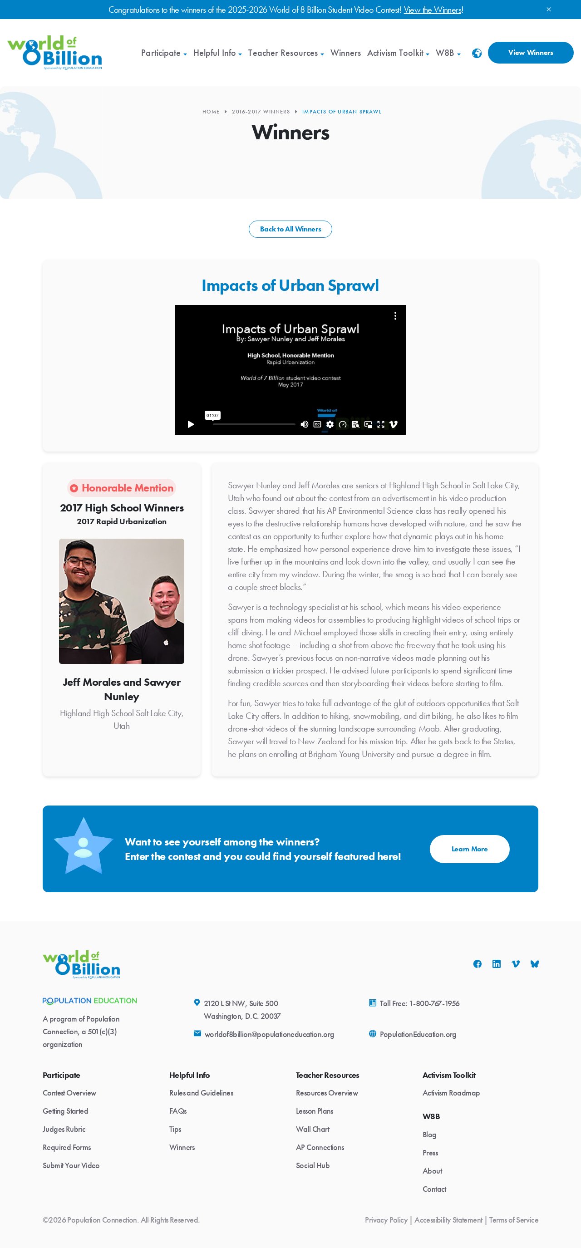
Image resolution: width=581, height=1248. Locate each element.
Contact (434, 1189)
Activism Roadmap (451, 1093)
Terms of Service (513, 1220)
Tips (175, 1129)
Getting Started (65, 1111)
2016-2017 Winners (261, 111)
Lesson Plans (314, 1111)
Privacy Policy (386, 1220)
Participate (161, 52)
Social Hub (313, 1165)
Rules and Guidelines (201, 1093)
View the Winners (432, 9)
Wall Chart (312, 1129)
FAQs (178, 1111)
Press (430, 1153)
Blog (430, 1135)
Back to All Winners (290, 229)
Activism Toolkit (395, 52)
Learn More (470, 849)
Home (211, 111)
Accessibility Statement (448, 1220)
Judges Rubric (64, 1129)
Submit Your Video (71, 1165)
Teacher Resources (283, 52)
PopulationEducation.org (418, 1034)
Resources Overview (327, 1093)
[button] (477, 56)
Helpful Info (214, 52)
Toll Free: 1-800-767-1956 (420, 1003)
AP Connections (320, 1147)
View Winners (530, 52)
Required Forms (67, 1147)
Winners (345, 52)
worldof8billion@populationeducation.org (270, 1034)
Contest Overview (69, 1093)
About (432, 1171)
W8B (445, 52)
